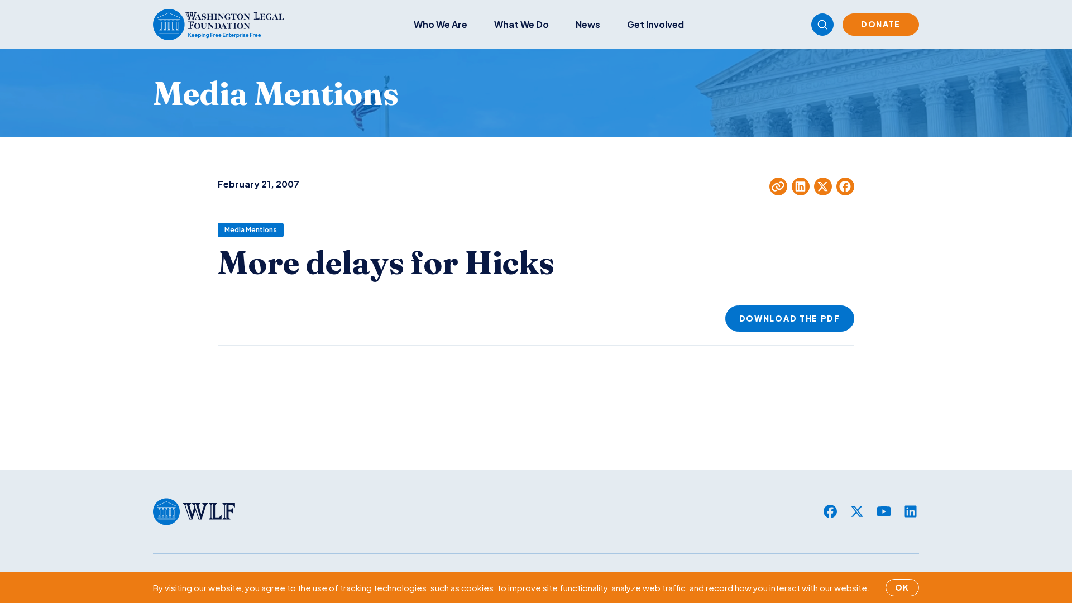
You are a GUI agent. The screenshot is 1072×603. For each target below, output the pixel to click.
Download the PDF (789, 318)
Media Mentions (250, 230)
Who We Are (440, 24)
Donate (881, 24)
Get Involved (655, 24)
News (588, 24)
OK (902, 587)
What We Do (521, 24)
